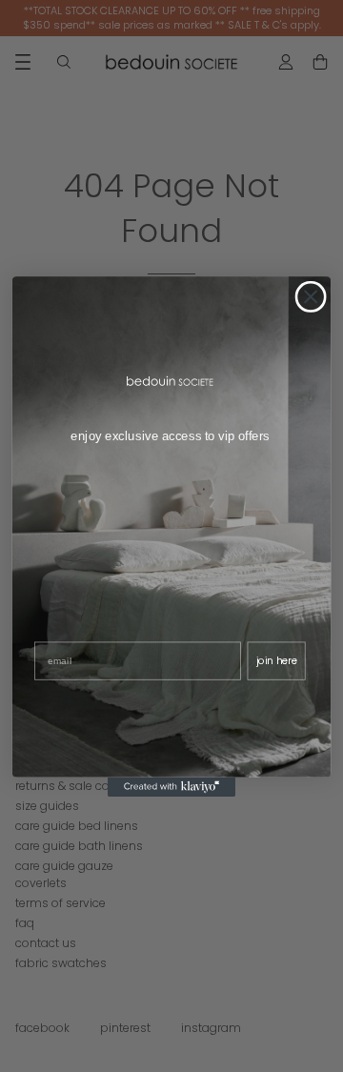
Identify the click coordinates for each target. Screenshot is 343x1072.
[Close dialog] (310, 296)
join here (276, 660)
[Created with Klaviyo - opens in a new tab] (171, 786)
